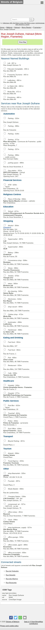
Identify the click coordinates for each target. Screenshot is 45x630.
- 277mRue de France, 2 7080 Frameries (17, 395)
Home (2, 27)
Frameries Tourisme (15, 75)
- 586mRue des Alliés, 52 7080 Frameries (15, 270)
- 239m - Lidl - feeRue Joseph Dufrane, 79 (14, 498)
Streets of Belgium (12, 622)
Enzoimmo (11, 97)
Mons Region (26, 27)
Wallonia (9, 27)
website (6, 475)
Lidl (9, 63)
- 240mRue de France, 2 (17, 387)
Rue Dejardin (10, 575)
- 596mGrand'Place (11, 455)
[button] (11, 617)
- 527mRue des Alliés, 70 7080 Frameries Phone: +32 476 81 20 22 (17, 530)
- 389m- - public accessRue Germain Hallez (11, 157)
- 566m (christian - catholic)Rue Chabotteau (19, 201)
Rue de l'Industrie (12, 571)
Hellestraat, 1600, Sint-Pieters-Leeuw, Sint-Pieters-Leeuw (19, 23)
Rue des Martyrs (12, 579)
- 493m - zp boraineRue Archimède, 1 (15, 423)
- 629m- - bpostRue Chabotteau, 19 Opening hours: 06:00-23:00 (13, 187)
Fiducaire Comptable (15, 69)
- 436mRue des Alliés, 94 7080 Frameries (15, 554)
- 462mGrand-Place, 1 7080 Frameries (15, 415)
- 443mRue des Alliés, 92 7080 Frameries (15, 463)
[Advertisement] (22, 11)
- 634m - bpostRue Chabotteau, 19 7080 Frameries (16, 430)
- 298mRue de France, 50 (11, 254)
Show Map (22, 42)
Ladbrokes (11, 80)
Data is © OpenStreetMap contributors (33, 622)
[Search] (32, 19)
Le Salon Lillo (12, 86)
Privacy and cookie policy (9, 626)
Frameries (37, 27)
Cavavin (6, 227)
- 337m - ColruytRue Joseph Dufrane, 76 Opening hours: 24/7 (14, 173)
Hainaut (17, 27)
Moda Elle (11, 92)
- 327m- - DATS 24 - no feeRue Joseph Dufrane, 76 (14, 506)
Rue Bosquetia (11, 583)
